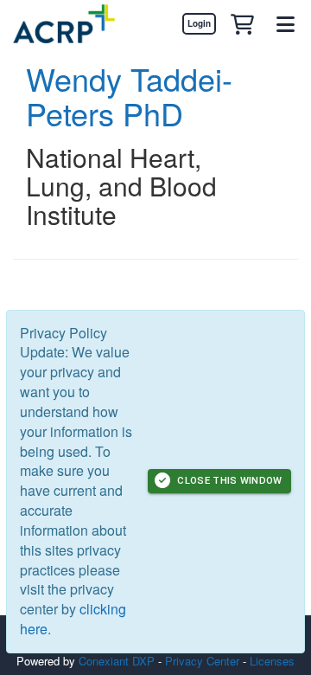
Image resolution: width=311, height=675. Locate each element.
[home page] (64, 24)
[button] (242, 23)
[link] (198, 23)
